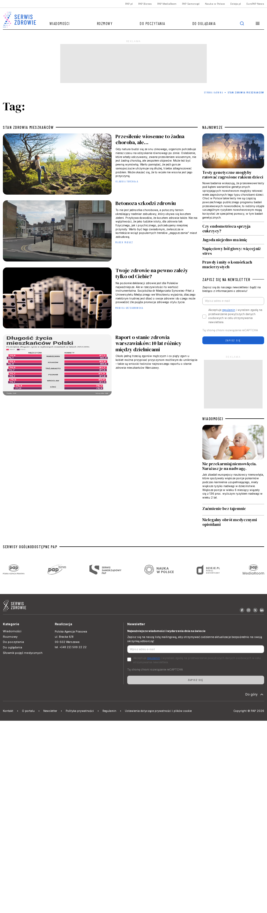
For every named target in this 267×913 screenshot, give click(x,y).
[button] (257, 23)
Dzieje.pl (235, 3)
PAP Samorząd (190, 3)
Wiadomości (60, 23)
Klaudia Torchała (127, 181)
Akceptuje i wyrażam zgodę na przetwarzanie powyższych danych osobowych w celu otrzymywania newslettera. (235, 316)
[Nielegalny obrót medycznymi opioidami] (233, 522)
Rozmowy (105, 23)
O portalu (28, 711)
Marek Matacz (124, 242)
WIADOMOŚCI (212, 418)
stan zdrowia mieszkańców (28, 127)
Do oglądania (204, 23)
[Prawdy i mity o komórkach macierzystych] (233, 263)
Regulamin (109, 711)
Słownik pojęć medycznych (23, 653)
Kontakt (8, 711)
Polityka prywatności (80, 711)
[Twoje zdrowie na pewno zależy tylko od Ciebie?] (100, 298)
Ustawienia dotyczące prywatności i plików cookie (158, 711)
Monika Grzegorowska (129, 308)
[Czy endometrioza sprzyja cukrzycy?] (233, 228)
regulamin (228, 310)
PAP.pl (129, 3)
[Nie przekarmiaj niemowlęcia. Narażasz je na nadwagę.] (233, 464)
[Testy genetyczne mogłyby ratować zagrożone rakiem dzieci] (233, 177)
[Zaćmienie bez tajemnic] (233, 509)
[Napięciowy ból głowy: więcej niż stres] (233, 251)
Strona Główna (213, 92)
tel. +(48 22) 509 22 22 (71, 647)
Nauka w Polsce (215, 3)
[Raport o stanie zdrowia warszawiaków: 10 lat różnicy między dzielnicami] (100, 365)
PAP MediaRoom (167, 3)
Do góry (251, 694)
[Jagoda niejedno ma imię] (233, 239)
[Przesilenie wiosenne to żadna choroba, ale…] (100, 164)
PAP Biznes (145, 3)
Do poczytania (152, 23)
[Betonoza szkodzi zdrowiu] (100, 231)
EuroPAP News (255, 3)
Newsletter (50, 711)
